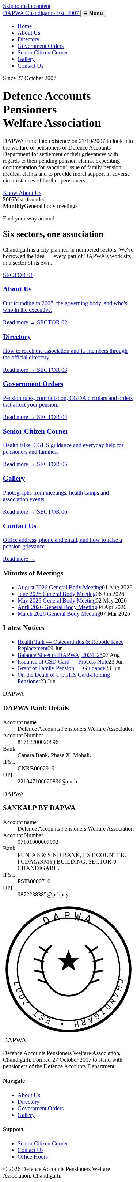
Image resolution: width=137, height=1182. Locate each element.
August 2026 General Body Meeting (60, 587)
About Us (29, 33)
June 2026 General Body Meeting (57, 594)
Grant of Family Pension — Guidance (61, 668)
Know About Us (22, 193)
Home (25, 26)
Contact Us (30, 66)
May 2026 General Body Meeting (57, 600)
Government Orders (41, 46)
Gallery (26, 59)
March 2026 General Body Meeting (59, 614)
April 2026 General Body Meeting (57, 607)
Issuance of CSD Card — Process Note (63, 661)
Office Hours (33, 1156)
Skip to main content (26, 6)
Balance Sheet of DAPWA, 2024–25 (60, 655)
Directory (28, 39)
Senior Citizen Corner (43, 52)
